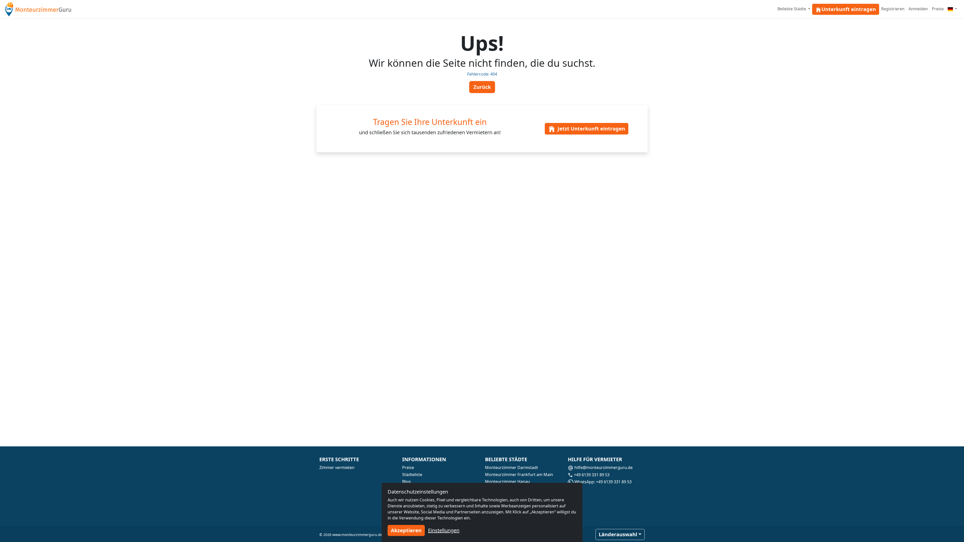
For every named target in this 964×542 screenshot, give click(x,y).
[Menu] (952, 9)
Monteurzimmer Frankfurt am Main (519, 474)
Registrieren (893, 9)
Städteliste (412, 474)
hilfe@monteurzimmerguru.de (603, 467)
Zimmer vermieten (336, 467)
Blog (406, 481)
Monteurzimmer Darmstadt (511, 467)
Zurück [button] (482, 87)
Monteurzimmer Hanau (507, 481)
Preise (938, 9)
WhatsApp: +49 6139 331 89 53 (602, 482)
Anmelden (918, 9)
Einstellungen (443, 530)
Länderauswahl (618, 534)
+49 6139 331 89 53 (591, 475)
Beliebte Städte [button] (792, 9)
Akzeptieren (406, 530)
